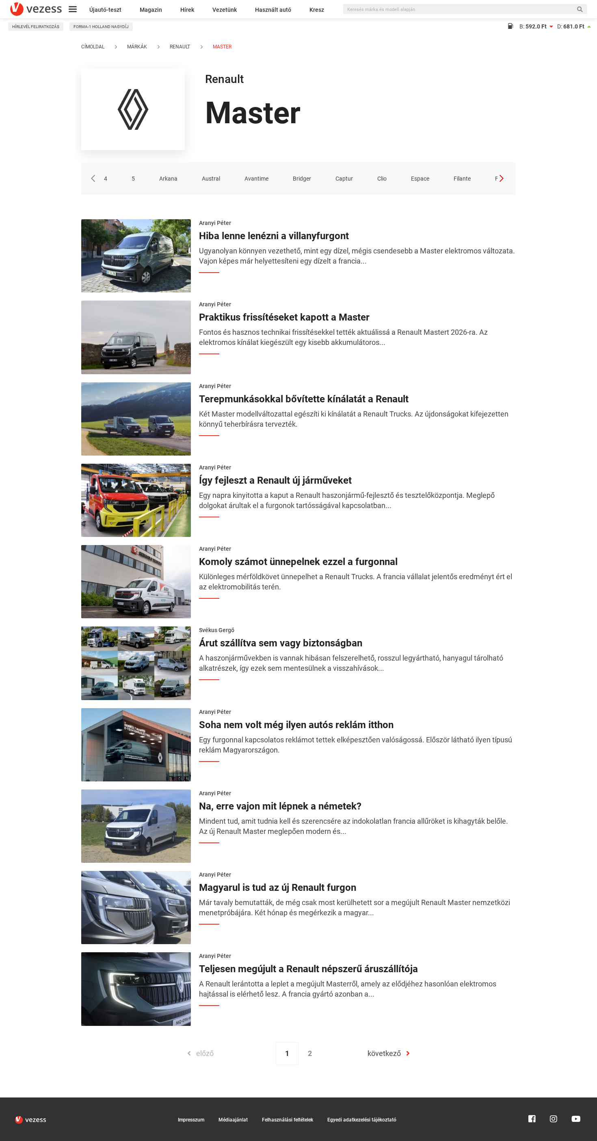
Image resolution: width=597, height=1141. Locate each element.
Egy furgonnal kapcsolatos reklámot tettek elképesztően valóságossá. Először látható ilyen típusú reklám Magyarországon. (355, 744)
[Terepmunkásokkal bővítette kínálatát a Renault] (136, 418)
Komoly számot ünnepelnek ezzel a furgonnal (298, 561)
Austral (211, 178)
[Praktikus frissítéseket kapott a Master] (136, 337)
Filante (462, 178)
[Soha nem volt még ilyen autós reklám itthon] (136, 744)
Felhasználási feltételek (287, 1120)
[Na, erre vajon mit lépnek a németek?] (136, 825)
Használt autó (273, 10)
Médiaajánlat (233, 1120)
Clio (382, 178)
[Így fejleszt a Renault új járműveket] (136, 499)
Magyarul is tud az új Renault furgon (277, 887)
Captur (344, 178)
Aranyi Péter (215, 223)
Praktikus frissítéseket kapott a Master (284, 317)
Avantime (256, 178)
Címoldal (92, 47)
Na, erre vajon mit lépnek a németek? (280, 806)
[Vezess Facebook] (532, 1101)
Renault (180, 47)
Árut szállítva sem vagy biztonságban (280, 643)
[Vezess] (36, 9)
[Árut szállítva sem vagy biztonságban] (136, 663)
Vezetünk (224, 10)
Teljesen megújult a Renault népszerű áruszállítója (308, 969)
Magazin (151, 10)
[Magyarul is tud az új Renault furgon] (136, 907)
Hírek (187, 10)
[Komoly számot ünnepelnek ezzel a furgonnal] (136, 581)
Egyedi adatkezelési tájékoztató (361, 1120)
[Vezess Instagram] (553, 1101)
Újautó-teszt (105, 10)
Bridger (302, 178)
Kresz (316, 10)
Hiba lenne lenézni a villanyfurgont (274, 236)
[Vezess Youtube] (575, 1101)
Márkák (137, 47)
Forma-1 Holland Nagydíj (101, 26)
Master (221, 47)
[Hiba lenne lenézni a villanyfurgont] (136, 255)
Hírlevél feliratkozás (35, 26)
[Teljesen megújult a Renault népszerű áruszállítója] (136, 988)
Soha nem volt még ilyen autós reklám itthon (296, 725)
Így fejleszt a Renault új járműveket (275, 480)
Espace (420, 178)
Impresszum (191, 1120)
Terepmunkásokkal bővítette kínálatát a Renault (304, 399)
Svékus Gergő (216, 630)
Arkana (168, 178)
